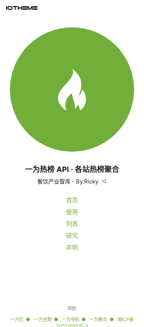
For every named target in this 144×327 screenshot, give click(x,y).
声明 (72, 247)
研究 (72, 235)
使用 (72, 212)
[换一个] (102, 181)
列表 (72, 223)
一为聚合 (98, 319)
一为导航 (70, 319)
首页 (72, 200)
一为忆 (17, 319)
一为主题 (43, 319)
